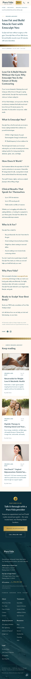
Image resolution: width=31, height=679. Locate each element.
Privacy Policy (5, 649)
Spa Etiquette (5, 659)
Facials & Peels (21, 609)
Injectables (19, 603)
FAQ (18, 640)
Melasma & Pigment (7, 631)
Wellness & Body (21, 612)
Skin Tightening (6, 627)
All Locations (6, 582)
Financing (19, 637)
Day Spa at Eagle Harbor (9, 574)
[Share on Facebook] (7, 331)
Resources (11, 7)
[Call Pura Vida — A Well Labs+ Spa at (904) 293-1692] (24, 2)
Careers (4, 612)
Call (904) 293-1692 (15, 534)
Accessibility (5, 655)
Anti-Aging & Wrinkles (7, 624)
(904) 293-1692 (17, 582)
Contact (4, 615)
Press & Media (6, 609)
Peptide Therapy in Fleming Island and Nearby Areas (15, 425)
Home (3, 7)
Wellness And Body (21, 7)
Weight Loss (5, 634)
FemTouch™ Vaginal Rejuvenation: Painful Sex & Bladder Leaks (14, 470)
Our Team (4, 606)
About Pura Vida (6, 603)
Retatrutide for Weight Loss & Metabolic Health (14, 379)
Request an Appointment (15, 528)
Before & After (20, 627)
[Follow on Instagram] (10, 331)
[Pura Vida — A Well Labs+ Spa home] (8, 2)
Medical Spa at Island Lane (9, 565)
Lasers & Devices (21, 606)
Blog (18, 624)
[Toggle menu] (28, 2)
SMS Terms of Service (8, 652)
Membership (20, 634)
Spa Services (20, 615)
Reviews (19, 631)
